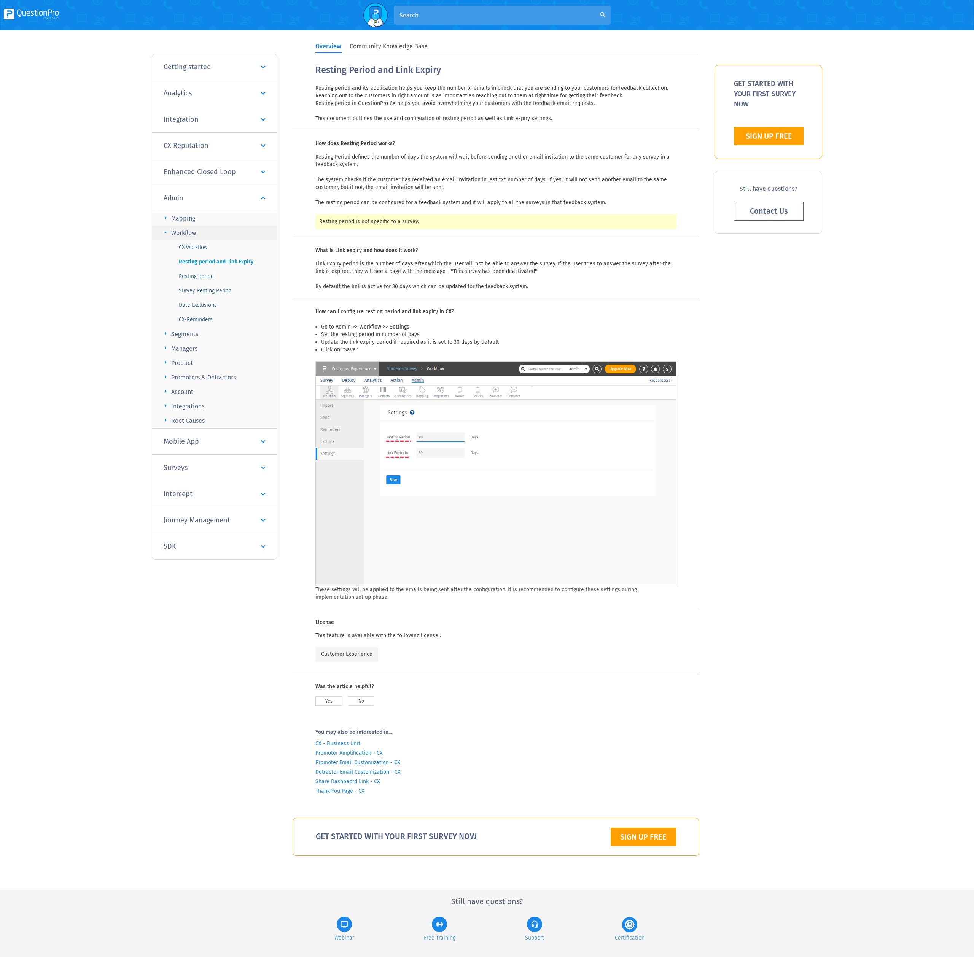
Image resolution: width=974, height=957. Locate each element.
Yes (329, 701)
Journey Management (197, 520)
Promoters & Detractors (199, 377)
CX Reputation (186, 145)
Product (177, 363)
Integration (181, 119)
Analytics (178, 93)
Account (177, 391)
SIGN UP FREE (643, 836)
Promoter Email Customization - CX (357, 762)
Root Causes (183, 420)
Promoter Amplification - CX (349, 753)
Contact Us (769, 211)
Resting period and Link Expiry (216, 262)
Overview (328, 46)
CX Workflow (193, 247)
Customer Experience (346, 654)
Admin (173, 198)
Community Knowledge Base (389, 46)
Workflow (179, 232)
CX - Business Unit (337, 743)
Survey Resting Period (205, 290)
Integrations (183, 406)
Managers (179, 348)
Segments (180, 334)
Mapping (178, 218)
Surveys (176, 467)
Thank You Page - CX (339, 791)
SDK (170, 546)
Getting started (187, 67)
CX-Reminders (196, 319)
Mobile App (181, 441)
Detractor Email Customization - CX (358, 772)
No (361, 701)
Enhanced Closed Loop (200, 172)
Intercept (178, 494)
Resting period (196, 276)
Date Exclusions (198, 305)
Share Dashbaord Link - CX (347, 781)
